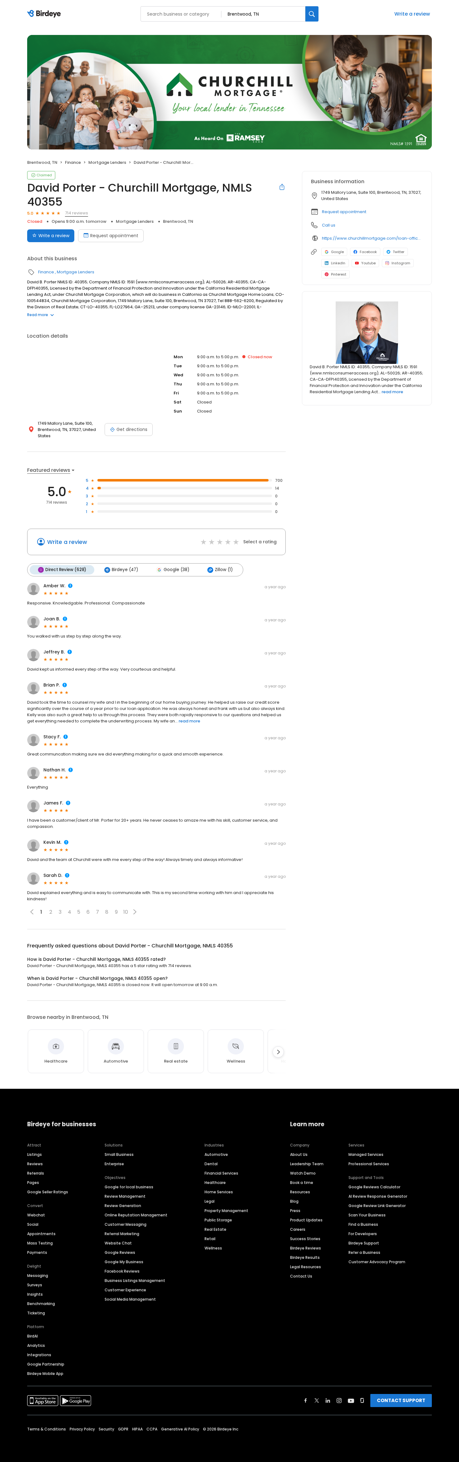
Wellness (213, 1248)
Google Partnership (45, 1364)
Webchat (36, 1215)
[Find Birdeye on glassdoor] (362, 1400)
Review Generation (123, 1205)
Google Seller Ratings (47, 1192)
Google (337, 251)
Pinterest (338, 274)
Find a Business (363, 1224)
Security (106, 1429)
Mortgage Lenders (107, 162)
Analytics (36, 1345)
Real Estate (215, 1229)
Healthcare (215, 1182)
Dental (211, 1163)
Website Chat (118, 1243)
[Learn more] (367, 332)
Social (32, 1224)
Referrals (35, 1173)
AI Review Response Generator (377, 1196)
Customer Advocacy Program (376, 1261)
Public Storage (218, 1220)
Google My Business (124, 1261)
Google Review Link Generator (377, 1205)
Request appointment (114, 235)
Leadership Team (306, 1163)
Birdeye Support (363, 1243)
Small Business (119, 1154)
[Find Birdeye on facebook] (305, 1400)
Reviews (35, 1163)
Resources (300, 1192)
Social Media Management (130, 1299)
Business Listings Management (135, 1280)
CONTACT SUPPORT (401, 1400)
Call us (328, 225)
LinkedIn (338, 263)
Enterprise (114, 1163)
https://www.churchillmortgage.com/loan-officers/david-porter (372, 238)
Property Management (226, 1210)
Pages (33, 1182)
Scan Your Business (367, 1215)
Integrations (39, 1354)
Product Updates (306, 1220)
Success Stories (305, 1238)
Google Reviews (120, 1252)
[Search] (311, 14)
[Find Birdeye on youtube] (351, 1400)
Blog (294, 1201)
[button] (135, 911)
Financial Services (221, 1173)
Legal (210, 1201)
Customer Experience (125, 1290)
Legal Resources (305, 1266)
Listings (34, 1154)
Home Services (219, 1192)
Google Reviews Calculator (374, 1187)
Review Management (125, 1196)
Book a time (301, 1182)
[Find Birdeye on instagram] (339, 1400)
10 (125, 912)
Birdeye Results (305, 1257)
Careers (297, 1229)
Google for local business (129, 1187)
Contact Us (301, 1276)
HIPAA (137, 1429)
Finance (73, 162)
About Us (299, 1154)
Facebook (368, 251)
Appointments (41, 1233)
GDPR (123, 1429)
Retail (210, 1238)
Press (295, 1210)
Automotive (216, 1154)
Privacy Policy (82, 1429)
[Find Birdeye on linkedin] (327, 1400)
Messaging (37, 1275)
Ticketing (36, 1313)
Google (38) (176, 570)
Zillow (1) (224, 570)
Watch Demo (303, 1173)
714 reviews (76, 213)
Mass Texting (40, 1243)
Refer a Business (364, 1252)
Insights (35, 1294)
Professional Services (368, 1163)
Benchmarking (41, 1303)
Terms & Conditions (46, 1429)
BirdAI (32, 1336)
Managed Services (365, 1154)
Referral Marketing (122, 1233)
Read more (37, 314)
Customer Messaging (125, 1224)
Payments (37, 1252)
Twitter (398, 251)
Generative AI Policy (180, 1429)
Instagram (401, 263)
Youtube (368, 263)
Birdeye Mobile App (45, 1373)
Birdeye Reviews (305, 1248)
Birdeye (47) (125, 570)
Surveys (34, 1285)
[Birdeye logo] (45, 14)
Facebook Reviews (122, 1271)
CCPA (151, 1429)
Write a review (412, 13)
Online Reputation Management (136, 1215)
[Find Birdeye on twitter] (316, 1400)
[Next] (278, 1052)
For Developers (362, 1233)
